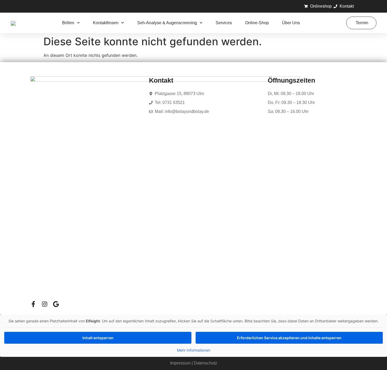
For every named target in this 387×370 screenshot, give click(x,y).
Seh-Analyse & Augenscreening (167, 23)
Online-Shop (257, 23)
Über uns (291, 23)
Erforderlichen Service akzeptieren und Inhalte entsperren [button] (289, 338)
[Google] (56, 304)
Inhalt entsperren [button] (97, 338)
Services (224, 23)
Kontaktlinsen (105, 23)
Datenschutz (205, 363)
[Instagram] (45, 304)
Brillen (68, 23)
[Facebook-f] (33, 304)
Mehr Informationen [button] (193, 350)
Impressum (180, 363)
